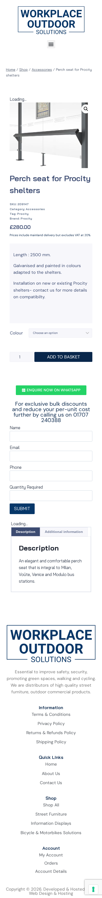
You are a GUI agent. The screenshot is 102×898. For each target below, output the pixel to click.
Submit (22, 508)
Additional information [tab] (64, 532)
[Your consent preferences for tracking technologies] (93, 889)
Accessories (35, 209)
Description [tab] (25, 532)
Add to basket (63, 357)
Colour (16, 333)
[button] (51, 44)
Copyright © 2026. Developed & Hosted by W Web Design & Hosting (51, 891)
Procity (22, 214)
